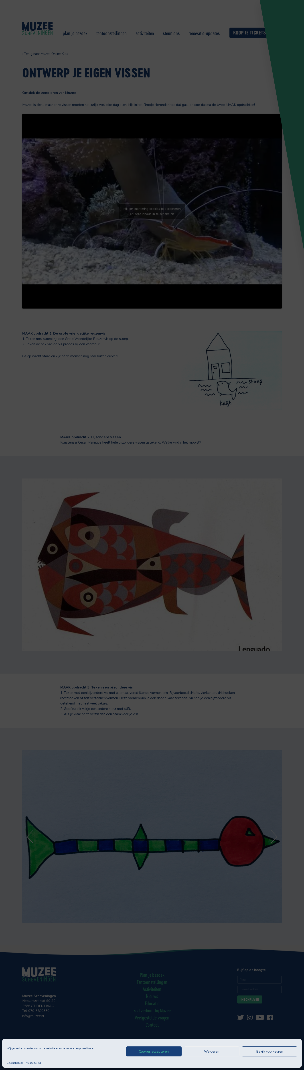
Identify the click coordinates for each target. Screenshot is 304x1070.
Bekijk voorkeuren (269, 1051)
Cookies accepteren (154, 1051)
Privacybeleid (33, 1063)
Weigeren (211, 1051)
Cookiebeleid (15, 1063)
